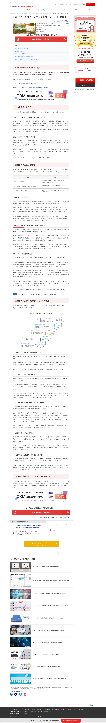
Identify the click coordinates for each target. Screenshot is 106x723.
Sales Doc (40, 716)
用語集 (26, 713)
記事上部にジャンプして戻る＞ (65, 553)
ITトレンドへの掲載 (28, 714)
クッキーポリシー (63, 709)
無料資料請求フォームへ (90, 4)
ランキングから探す (40, 10)
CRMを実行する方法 (19, 51)
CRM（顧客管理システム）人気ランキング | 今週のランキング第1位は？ (56, 517)
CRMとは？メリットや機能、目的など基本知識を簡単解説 (33, 87)
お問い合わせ (81, 709)
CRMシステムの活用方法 (20, 53)
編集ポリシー (48, 709)
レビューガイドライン (40, 709)
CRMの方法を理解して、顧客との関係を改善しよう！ (27, 59)
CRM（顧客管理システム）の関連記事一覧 (40, 13)
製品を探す (28, 10)
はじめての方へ (65, 10)
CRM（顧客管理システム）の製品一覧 (61, 21)
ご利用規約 (33, 709)
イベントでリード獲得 (36, 714)
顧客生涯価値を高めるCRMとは (22, 48)
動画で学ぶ (90, 10)
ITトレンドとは (27, 709)
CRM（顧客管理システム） (26, 13)
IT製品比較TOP (12, 13)
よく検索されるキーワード (47, 711)
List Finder (26, 716)
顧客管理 (18, 13)
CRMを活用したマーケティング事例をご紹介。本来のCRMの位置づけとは (37, 294)
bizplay (35, 716)
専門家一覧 (40, 711)
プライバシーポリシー (55, 709)
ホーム (15, 10)
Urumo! (31, 716)
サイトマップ (75, 709)
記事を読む (53, 10)
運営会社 (69, 709)
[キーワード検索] (70, 4)
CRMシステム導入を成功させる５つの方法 (24, 56)
